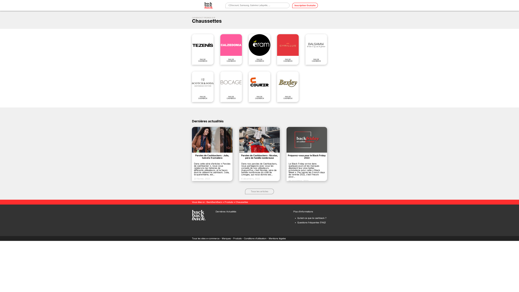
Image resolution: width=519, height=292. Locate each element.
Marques (226, 238)
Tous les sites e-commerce (205, 238)
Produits (228, 202)
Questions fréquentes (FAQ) (311, 222)
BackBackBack (214, 202)
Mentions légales (277, 238)
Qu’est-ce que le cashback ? (311, 218)
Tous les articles (259, 191)
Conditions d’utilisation (255, 238)
